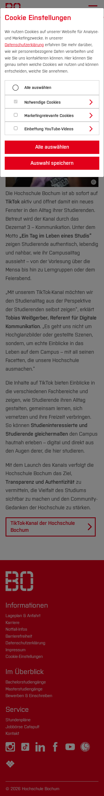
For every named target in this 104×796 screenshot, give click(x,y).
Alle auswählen (37, 87)
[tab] (54, 101)
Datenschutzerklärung (24, 45)
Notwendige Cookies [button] (42, 102)
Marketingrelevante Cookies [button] (49, 115)
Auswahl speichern (52, 163)
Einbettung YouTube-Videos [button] (48, 129)
